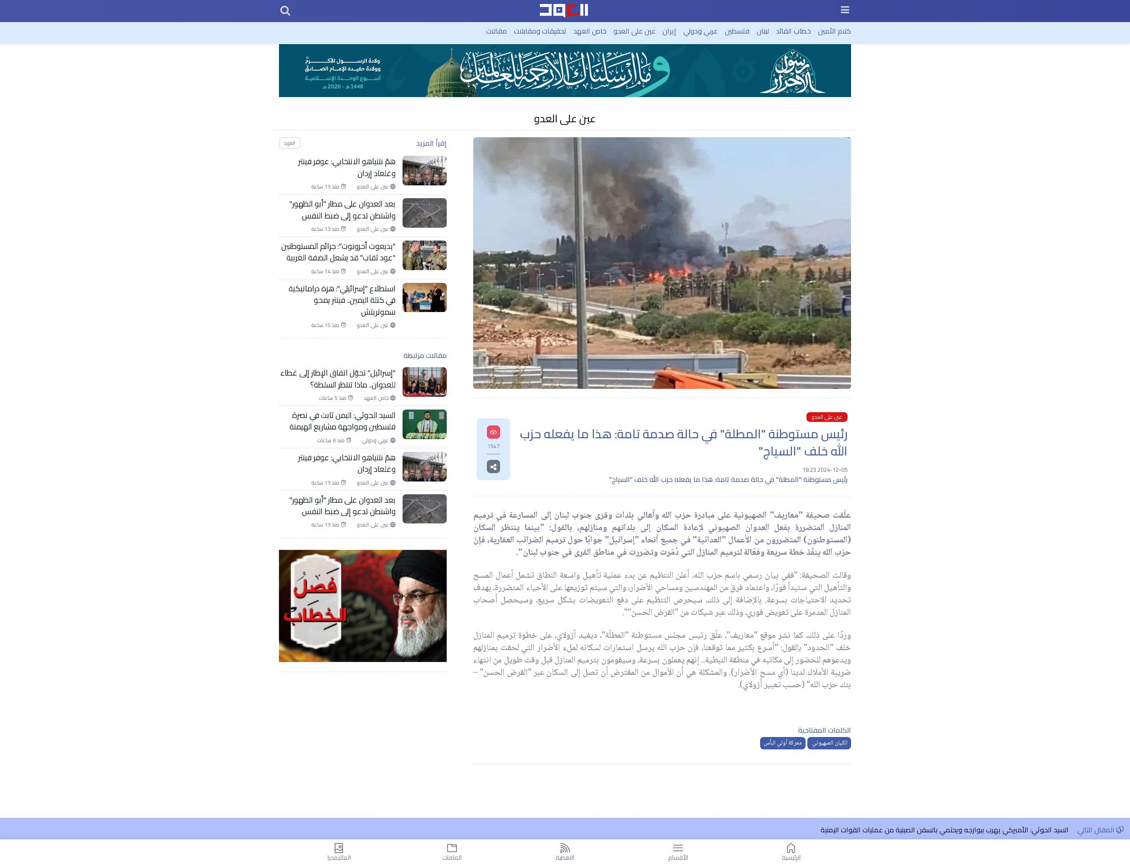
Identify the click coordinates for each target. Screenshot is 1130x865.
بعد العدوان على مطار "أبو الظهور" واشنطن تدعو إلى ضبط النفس (343, 210)
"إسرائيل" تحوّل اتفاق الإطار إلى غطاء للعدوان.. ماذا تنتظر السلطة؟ (338, 379)
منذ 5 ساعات (333, 398)
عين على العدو (634, 31)
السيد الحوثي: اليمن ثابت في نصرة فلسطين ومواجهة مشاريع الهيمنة (343, 421)
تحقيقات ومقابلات (540, 31)
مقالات (496, 31)
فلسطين (737, 31)
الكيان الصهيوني (829, 743)
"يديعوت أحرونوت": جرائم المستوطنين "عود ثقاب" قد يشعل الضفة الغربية (338, 252)
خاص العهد (589, 31)
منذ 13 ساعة (326, 187)
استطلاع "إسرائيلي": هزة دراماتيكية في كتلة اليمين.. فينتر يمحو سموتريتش (342, 300)
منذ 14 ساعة (326, 271)
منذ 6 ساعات (331, 440)
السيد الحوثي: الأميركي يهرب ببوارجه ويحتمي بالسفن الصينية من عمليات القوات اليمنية (945, 829)
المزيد (289, 142)
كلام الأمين (834, 31)
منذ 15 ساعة (326, 325)
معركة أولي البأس (783, 743)
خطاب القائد (793, 31)
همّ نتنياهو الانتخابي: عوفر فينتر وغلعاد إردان (347, 167)
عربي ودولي (700, 31)
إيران (669, 31)
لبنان (763, 31)
